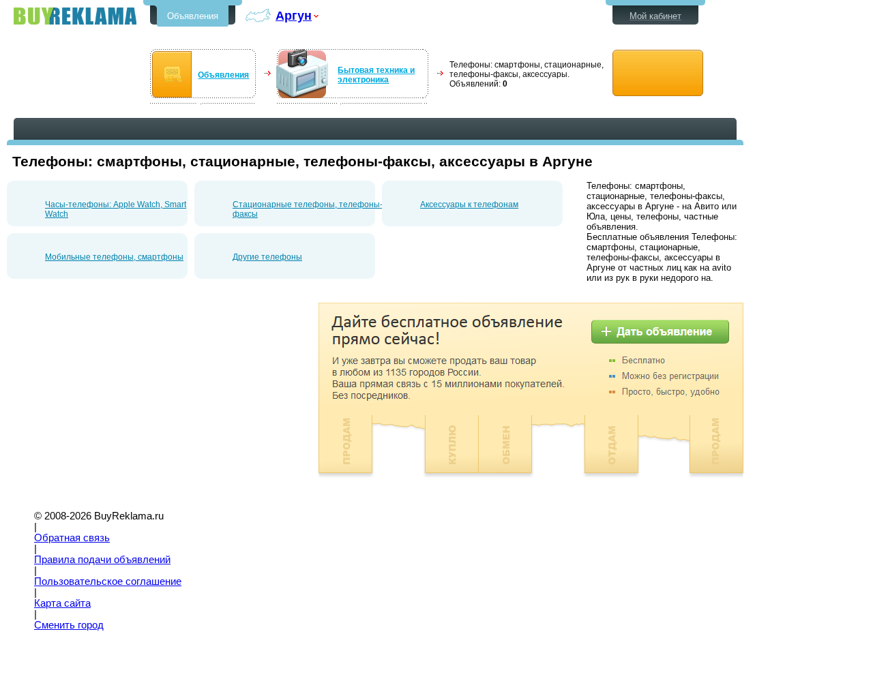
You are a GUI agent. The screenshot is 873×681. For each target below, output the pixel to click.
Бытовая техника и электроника (376, 75)
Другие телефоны (267, 257)
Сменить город (69, 625)
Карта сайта (62, 603)
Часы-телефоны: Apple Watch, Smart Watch (115, 209)
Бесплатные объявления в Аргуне (75, 16)
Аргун (294, 15)
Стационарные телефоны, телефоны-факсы (308, 209)
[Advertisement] (121, 398)
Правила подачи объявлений (102, 559)
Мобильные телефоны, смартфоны (114, 257)
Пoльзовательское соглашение (107, 581)
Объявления (192, 16)
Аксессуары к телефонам (469, 204)
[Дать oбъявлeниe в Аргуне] (657, 73)
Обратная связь (72, 537)
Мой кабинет (655, 16)
